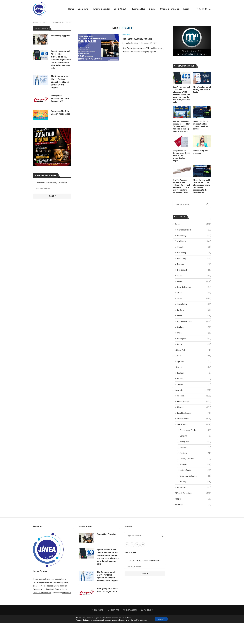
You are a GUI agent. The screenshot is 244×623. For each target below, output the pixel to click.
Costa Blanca (193, 241)
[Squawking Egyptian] (40, 39)
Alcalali (194, 247)
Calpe (194, 275)
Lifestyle (193, 367)
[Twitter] (200, 9)
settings (143, 620)
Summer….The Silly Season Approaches (60, 112)
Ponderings (194, 235)
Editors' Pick (193, 350)
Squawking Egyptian (60, 35)
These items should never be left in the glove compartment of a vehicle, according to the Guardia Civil (201, 186)
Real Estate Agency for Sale (137, 38)
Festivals (195, 447)
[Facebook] (197, 9)
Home (71, 9)
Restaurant (194, 487)
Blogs (152, 9)
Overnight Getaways (195, 476)
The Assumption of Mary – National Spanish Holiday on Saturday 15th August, (60, 82)
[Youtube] (206, 9)
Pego (194, 344)
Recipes (193, 499)
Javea (194, 298)
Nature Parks (195, 470)
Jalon (194, 293)
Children (194, 396)
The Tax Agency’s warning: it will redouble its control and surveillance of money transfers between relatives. (181, 186)
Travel (194, 384)
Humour (193, 355)
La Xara (194, 310)
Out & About (120, 9)
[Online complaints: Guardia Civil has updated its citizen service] (202, 112)
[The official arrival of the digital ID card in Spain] (202, 78)
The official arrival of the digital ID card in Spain (202, 89)
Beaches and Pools (195, 430)
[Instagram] (202, 9)
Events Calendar (101, 9)
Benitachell (194, 270)
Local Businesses (194, 413)
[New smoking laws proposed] (202, 141)
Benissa (194, 264)
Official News (194, 418)
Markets (195, 464)
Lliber (194, 315)
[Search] (209, 9)
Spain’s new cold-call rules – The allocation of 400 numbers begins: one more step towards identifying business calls (181, 94)
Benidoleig (194, 258)
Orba (194, 333)
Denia (194, 281)
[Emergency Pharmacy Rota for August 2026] (40, 99)
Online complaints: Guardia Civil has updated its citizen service (201, 125)
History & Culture (195, 459)
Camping (195, 436)
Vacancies (193, 504)
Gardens (195, 453)
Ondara (194, 327)
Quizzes (194, 361)
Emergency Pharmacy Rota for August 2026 (60, 99)
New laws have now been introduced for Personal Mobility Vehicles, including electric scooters (181, 126)
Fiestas (194, 407)
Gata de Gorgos (194, 287)
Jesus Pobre (194, 304)
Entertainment (194, 401)
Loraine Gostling (131, 43)
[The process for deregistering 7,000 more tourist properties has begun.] (182, 141)
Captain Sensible (194, 230)
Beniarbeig (194, 252)
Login (186, 9)
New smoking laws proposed (201, 152)
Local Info (83, 9)
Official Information (170, 9)
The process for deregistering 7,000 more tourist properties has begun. (181, 156)
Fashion (194, 373)
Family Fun (195, 441)
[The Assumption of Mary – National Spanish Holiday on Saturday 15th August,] (40, 80)
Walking (195, 481)
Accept (161, 619)
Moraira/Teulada (194, 321)
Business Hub (138, 9)
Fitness (194, 378)
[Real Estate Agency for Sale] (98, 47)
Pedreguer (194, 338)
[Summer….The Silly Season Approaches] (40, 115)
